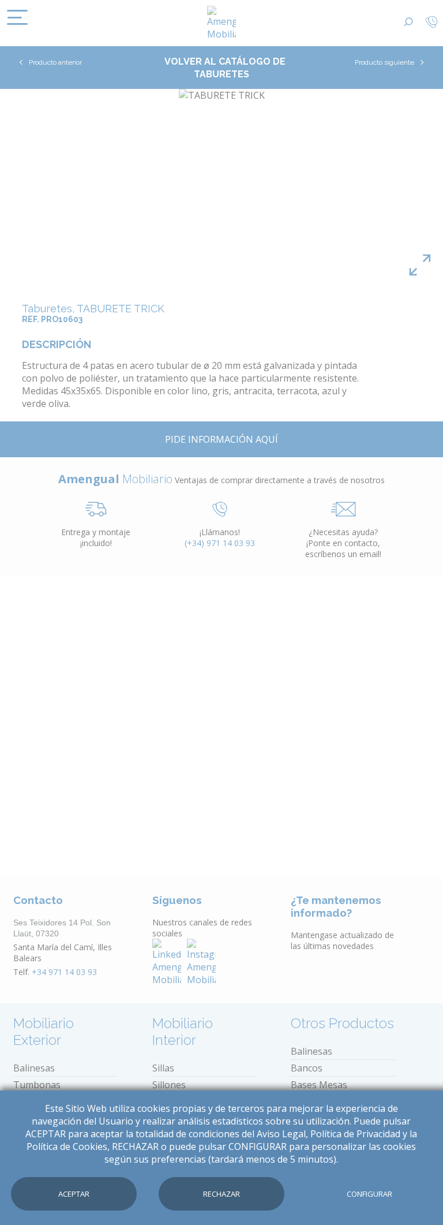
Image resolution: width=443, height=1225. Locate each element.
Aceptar (73, 1194)
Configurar (369, 1194)
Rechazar (221, 1194)
